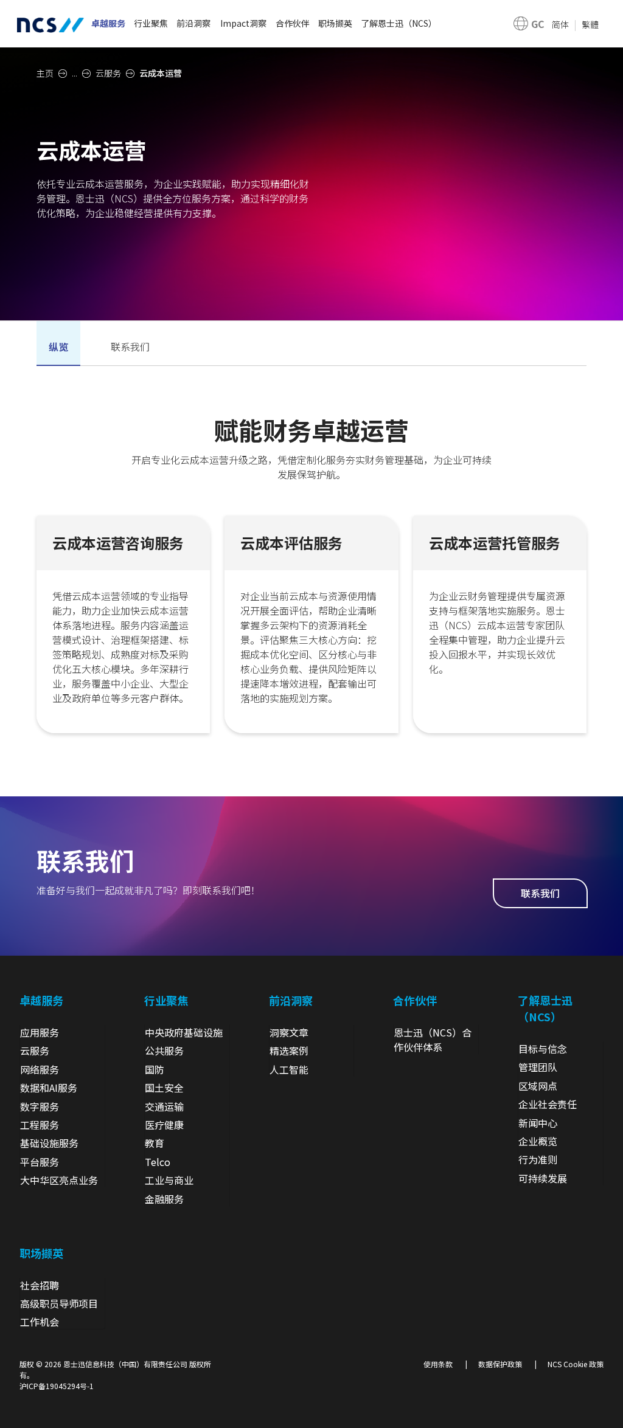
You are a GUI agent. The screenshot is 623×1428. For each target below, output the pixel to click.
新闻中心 (537, 1123)
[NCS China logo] (50, 24)
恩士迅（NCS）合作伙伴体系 (433, 1039)
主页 (45, 73)
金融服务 (164, 1199)
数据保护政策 (500, 1364)
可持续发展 (542, 1178)
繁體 (590, 24)
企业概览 (537, 1141)
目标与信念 (542, 1048)
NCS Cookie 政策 (576, 1364)
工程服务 (39, 1124)
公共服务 (164, 1050)
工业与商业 (169, 1180)
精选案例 (289, 1050)
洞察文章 (289, 1032)
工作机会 (39, 1321)
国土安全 (164, 1087)
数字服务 (39, 1106)
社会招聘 (39, 1285)
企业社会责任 (547, 1104)
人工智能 (289, 1069)
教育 (154, 1143)
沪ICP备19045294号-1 (56, 1386)
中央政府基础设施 (184, 1032)
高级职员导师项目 (59, 1303)
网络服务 (39, 1069)
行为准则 (537, 1159)
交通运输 (164, 1106)
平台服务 (39, 1161)
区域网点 (537, 1085)
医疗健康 (164, 1124)
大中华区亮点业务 (59, 1180)
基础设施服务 (49, 1143)
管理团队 (537, 1067)
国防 (154, 1069)
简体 (560, 24)
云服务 (108, 73)
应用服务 (39, 1032)
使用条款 (438, 1364)
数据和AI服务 (48, 1087)
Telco (157, 1161)
